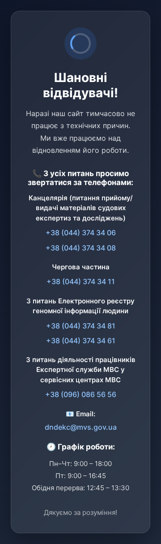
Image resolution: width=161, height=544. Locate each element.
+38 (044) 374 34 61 (80, 340)
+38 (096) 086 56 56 (80, 394)
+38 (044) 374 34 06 (81, 232)
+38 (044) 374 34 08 (81, 247)
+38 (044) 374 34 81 (80, 325)
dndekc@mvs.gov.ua (81, 427)
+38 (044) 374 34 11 (81, 281)
